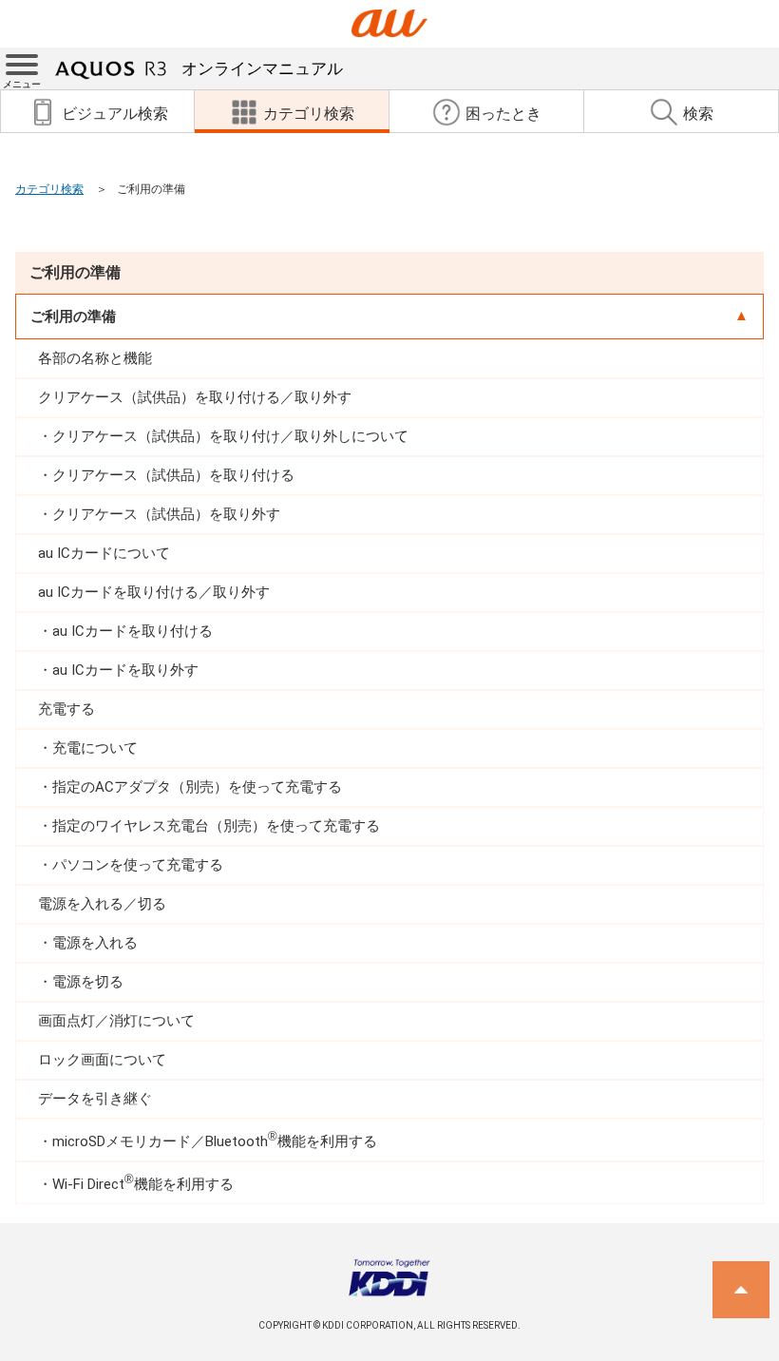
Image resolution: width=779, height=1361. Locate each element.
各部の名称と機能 (95, 358)
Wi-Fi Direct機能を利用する (143, 1183)
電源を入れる (95, 942)
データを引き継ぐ (95, 1098)
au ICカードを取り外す (125, 670)
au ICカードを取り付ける (132, 631)
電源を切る (88, 981)
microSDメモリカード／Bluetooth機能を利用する (214, 1140)
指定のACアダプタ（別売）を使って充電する (197, 787)
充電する (66, 709)
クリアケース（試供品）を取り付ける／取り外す (195, 397)
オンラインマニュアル (262, 68)
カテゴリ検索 (49, 189)
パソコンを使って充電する (137, 864)
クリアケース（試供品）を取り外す (166, 514)
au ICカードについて (104, 553)
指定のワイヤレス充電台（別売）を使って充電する (216, 825)
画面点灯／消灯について (116, 1020)
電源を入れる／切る (102, 903)
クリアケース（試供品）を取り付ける (173, 475)
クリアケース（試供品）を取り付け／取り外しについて (230, 436)
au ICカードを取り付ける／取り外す (154, 592)
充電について (95, 748)
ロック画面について (102, 1059)
